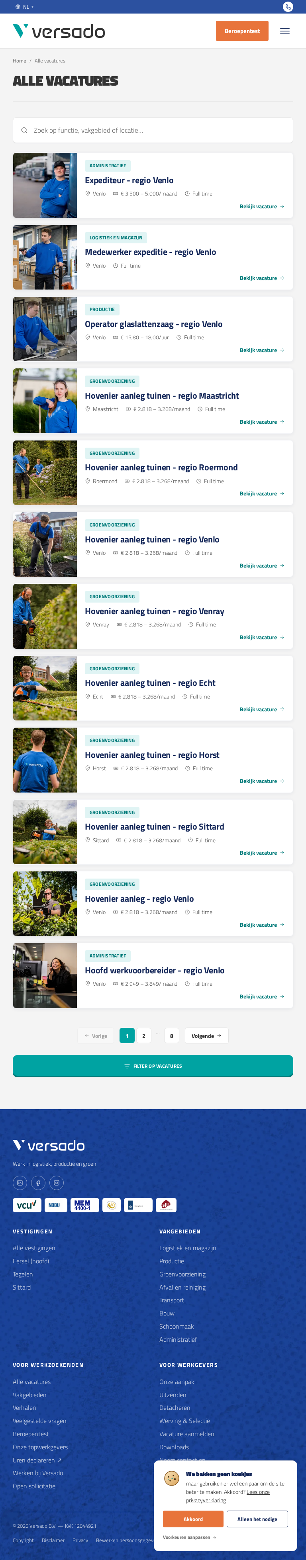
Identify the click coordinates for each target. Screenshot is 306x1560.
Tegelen (23, 1274)
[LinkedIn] (20, 1183)
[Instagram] (56, 1183)
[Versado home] (59, 31)
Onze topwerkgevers (40, 1447)
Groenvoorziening (182, 1274)
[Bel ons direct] (288, 7)
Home (19, 61)
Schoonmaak (176, 1326)
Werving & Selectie (184, 1420)
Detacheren (174, 1407)
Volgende (203, 1036)
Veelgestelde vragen (40, 1420)
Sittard (22, 1287)
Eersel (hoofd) (31, 1261)
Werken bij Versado (38, 1473)
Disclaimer (53, 1540)
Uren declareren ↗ (37, 1460)
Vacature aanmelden (186, 1434)
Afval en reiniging (182, 1287)
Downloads (174, 1447)
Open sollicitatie (34, 1486)
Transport (171, 1300)
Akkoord (193, 1519)
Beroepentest (242, 30)
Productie (171, 1261)
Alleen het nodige (257, 1519)
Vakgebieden (30, 1394)
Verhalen (24, 1407)
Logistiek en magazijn (187, 1248)
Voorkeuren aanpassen (186, 1537)
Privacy (80, 1540)
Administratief (178, 1339)
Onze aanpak (176, 1381)
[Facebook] (38, 1183)
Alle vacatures (32, 1381)
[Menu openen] (285, 31)
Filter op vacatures (157, 1066)
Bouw (167, 1313)
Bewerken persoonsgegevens (128, 1540)
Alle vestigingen (34, 1248)
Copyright (23, 1540)
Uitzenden (172, 1394)
